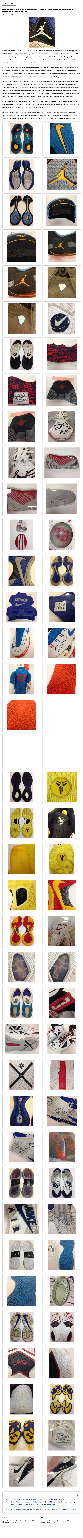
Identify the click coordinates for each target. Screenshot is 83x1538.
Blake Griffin (33, 1499)
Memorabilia (55, 1502)
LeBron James (57, 1509)
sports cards (71, 1509)
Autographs (15, 1499)
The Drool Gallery (50, 1504)
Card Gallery (43, 1499)
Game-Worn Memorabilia (20, 1502)
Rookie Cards (28, 1504)
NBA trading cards (67, 1502)
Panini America (16, 1504)
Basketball (24, 1499)
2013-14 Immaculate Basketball (23, 1509)
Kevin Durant (35, 1502)
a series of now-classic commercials (62, 54)
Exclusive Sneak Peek (56, 1499)
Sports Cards (38, 1504)
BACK (11, 4)
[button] (42, 1495)
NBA (64, 1509)
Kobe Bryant (45, 1502)
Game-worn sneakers (43, 1509)
